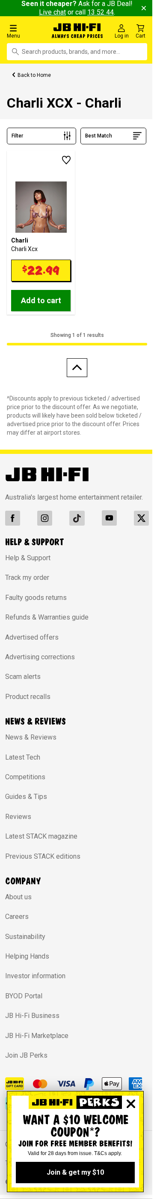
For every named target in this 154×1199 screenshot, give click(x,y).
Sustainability (25, 937)
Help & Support (27, 558)
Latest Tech (22, 757)
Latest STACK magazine (41, 836)
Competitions (25, 777)
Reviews (18, 817)
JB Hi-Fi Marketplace (36, 1036)
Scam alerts (23, 677)
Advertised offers (32, 637)
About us (18, 897)
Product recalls (27, 697)
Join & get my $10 (75, 1172)
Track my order (27, 577)
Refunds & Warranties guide (47, 617)
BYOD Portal (23, 996)
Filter (17, 136)
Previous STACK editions (42, 856)
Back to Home (34, 75)
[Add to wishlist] (66, 160)
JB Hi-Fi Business (32, 1016)
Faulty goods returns (36, 598)
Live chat (52, 12)
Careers (17, 916)
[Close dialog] (130, 1103)
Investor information (35, 976)
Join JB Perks (26, 1055)
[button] (26, 31)
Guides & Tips (26, 797)
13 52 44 (100, 12)
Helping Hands (27, 956)
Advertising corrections (40, 657)
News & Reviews (30, 737)
